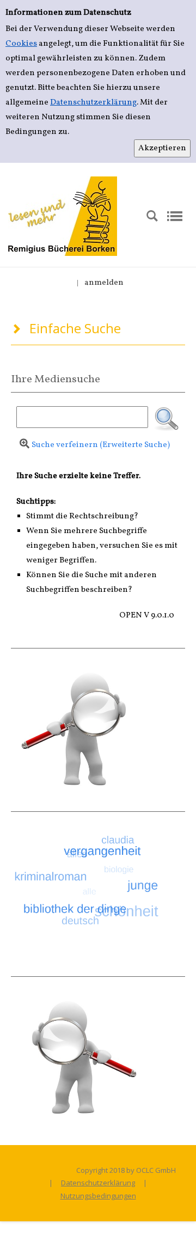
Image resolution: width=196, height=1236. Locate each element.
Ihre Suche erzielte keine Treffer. (78, 476)
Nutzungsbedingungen (98, 1196)
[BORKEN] (62, 216)
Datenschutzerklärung (93, 102)
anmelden (104, 283)
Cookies (21, 44)
